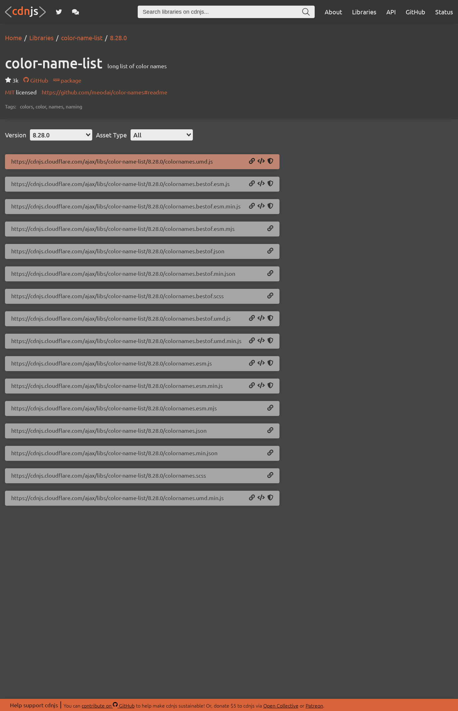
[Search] (306, 12)
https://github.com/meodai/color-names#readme (104, 92)
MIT (10, 92)
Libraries (364, 12)
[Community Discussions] (75, 11)
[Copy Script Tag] (261, 161)
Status (444, 12)
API (391, 12)
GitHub (415, 12)
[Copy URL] (252, 161)
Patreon (314, 705)
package (70, 80)
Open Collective (280, 705)
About (333, 12)
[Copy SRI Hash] (270, 161)
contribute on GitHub (108, 705)
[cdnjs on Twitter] (59, 11)
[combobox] (61, 135)
